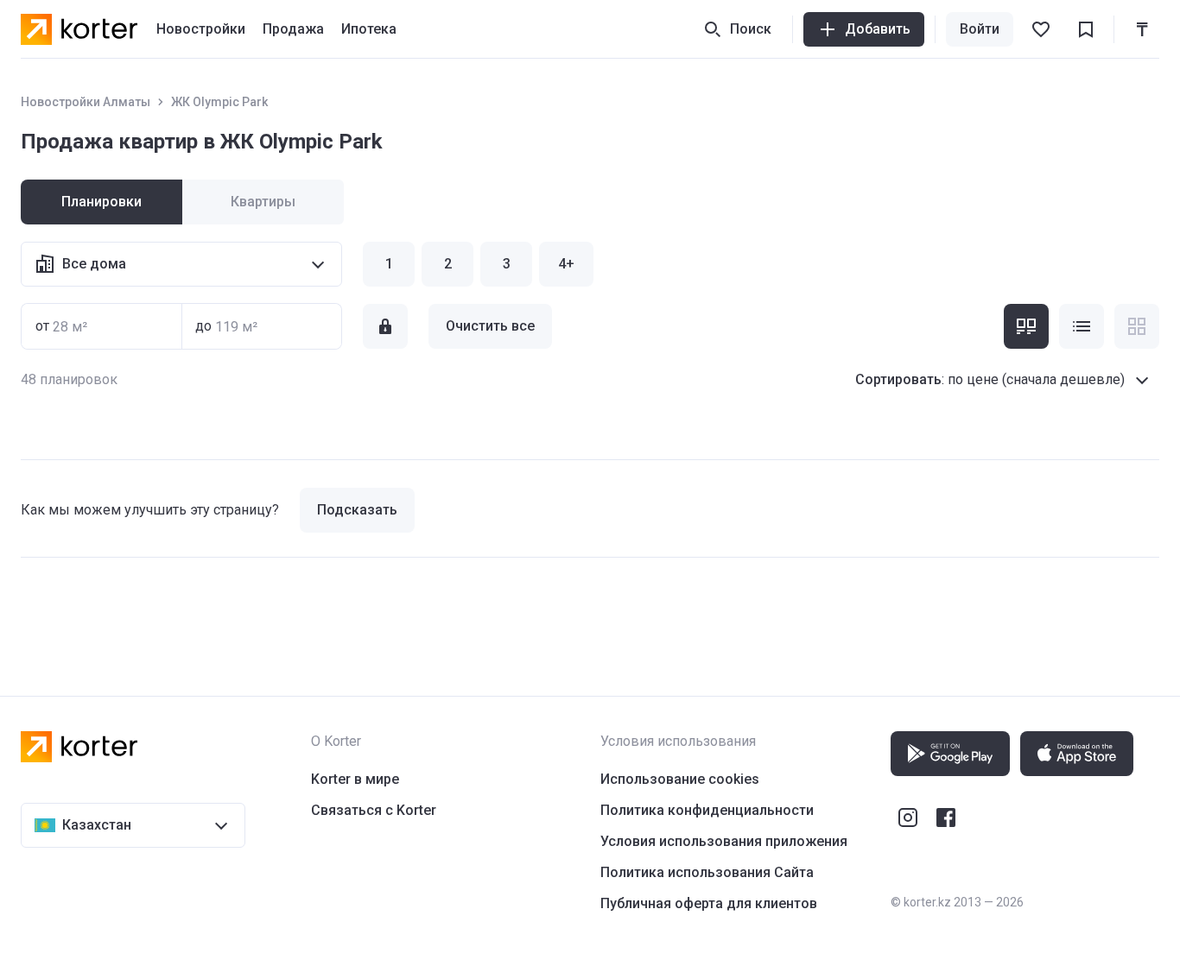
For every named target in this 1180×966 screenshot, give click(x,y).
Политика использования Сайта (707, 872)
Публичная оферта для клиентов (708, 903)
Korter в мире (355, 779)
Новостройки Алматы (85, 102)
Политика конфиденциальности (707, 810)
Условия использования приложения (723, 841)
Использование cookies (679, 779)
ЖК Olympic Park (219, 102)
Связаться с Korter (373, 810)
